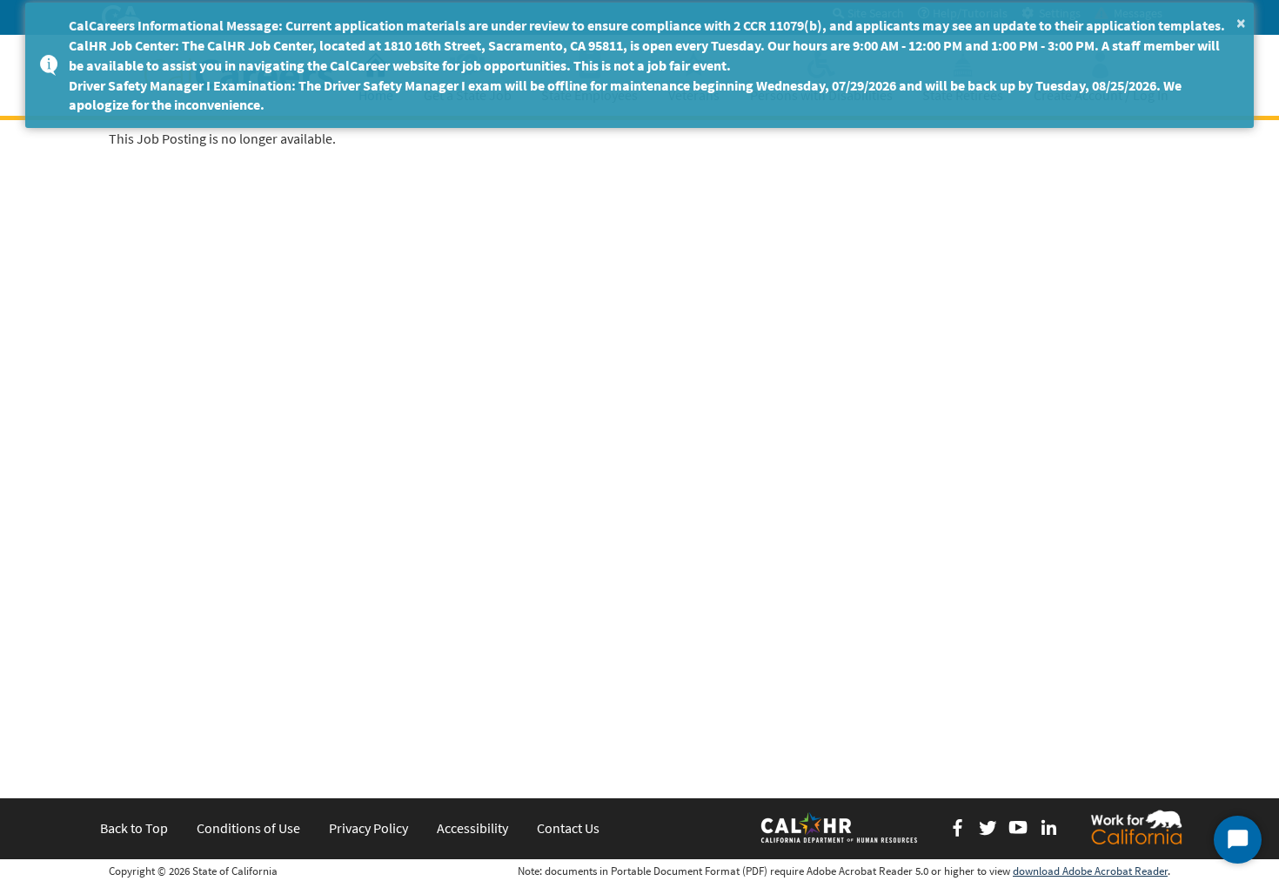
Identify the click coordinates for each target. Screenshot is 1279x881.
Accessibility (472, 828)
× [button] (1241, 22)
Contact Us (568, 828)
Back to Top (134, 828)
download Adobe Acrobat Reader (1090, 871)
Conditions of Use (248, 828)
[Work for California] (1136, 827)
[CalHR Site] (840, 827)
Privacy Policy (368, 828)
